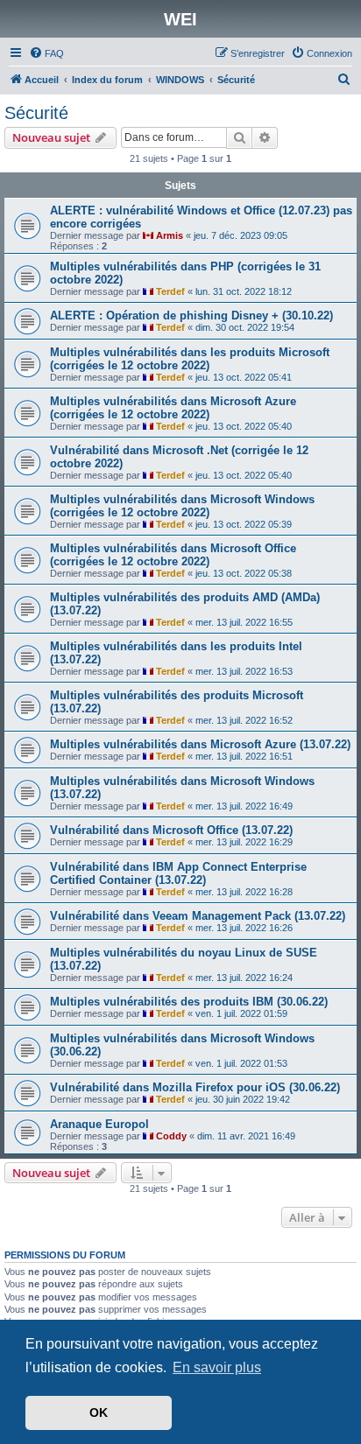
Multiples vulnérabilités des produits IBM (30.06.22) (189, 1001)
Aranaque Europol (99, 1124)
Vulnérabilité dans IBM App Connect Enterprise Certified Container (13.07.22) (178, 873)
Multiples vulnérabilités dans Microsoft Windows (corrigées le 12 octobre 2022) (182, 506)
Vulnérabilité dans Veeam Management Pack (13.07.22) (197, 915)
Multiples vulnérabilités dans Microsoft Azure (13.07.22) (200, 744)
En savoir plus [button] (217, 1367)
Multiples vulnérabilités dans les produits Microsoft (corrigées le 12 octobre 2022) (189, 359)
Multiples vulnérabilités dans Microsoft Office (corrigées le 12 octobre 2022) (173, 555)
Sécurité (36, 113)
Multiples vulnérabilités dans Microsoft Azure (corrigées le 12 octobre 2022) (173, 408)
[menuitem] (46, 53)
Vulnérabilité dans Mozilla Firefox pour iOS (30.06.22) (195, 1087)
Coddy (171, 1136)
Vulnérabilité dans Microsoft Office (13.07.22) (171, 830)
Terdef (170, 291)
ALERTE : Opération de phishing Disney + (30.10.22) (191, 315)
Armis (169, 235)
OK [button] (98, 1412)
